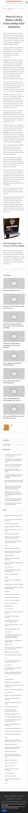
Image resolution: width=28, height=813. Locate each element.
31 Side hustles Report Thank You (13, 526)
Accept (4, 810)
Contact (7, 577)
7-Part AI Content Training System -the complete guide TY (13, 541)
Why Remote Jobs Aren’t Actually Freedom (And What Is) (13, 503)
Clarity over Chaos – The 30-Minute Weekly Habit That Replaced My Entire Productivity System (13, 487)
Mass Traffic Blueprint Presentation (13, 655)
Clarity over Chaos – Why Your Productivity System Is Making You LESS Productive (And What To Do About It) (13, 494)
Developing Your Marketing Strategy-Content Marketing (14, 587)
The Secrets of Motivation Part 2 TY (13, 731)
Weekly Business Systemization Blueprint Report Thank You (12, 747)
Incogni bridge (8, 644)
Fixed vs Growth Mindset (11, 603)
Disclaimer (7, 591)
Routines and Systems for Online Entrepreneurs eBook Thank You (13, 672)
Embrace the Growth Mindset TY (13, 594)
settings (16, 808)
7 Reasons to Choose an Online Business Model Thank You (12, 537)
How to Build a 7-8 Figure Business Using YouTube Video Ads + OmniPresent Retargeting (13, 636)
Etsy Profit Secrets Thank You (12, 597)
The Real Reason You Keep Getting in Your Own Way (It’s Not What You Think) (14, 460)
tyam (6, 737)
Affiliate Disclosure (9, 555)
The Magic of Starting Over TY (12, 714)
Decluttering (22, 269)
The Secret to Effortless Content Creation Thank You (13, 720)
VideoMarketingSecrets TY (11, 744)
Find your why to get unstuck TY (13, 600)
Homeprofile (8, 632)
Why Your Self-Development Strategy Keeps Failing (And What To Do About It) (14, 482)
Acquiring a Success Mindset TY (12, 548)
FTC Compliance (9, 609)
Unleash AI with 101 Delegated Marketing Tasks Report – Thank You (14, 740)
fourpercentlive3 (9, 606)
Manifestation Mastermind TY (12, 652)
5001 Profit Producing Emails (12, 534)
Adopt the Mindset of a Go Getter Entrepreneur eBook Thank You (13, 551)
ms (5, 657)
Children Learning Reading (11, 574)
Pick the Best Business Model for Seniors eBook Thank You (13, 661)
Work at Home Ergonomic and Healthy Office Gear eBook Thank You (13, 756)
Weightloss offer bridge (10, 751)
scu (5, 676)
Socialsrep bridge (9, 679)
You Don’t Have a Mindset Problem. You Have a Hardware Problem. (13, 465)
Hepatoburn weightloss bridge (12, 629)
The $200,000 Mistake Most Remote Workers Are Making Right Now (13, 499)
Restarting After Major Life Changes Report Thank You (13, 668)
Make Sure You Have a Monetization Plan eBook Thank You (14, 648)
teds (6, 269)
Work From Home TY (10, 766)
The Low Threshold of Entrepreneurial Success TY (11, 710)
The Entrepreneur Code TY (11, 706)
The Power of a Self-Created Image (13, 717)
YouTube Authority (9, 773)
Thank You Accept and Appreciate (13, 695)
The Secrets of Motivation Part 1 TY (13, 728)
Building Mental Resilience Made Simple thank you (13, 570)
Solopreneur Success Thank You (12, 682)
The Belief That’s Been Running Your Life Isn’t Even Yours (13, 455)
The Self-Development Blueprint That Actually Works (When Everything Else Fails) (14, 476)
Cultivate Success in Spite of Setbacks (14, 584)
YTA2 (6, 783)
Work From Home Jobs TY (11, 760)
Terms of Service (9, 692)
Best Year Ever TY (9, 567)
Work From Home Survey (11, 763)
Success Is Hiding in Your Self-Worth (14, 689)
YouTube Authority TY (10, 776)
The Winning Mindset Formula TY (13, 734)
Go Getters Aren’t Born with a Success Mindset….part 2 (12, 621)
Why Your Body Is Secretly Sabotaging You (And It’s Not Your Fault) (13, 470)
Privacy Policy (8, 665)
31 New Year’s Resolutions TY (12, 523)
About (6, 545)
